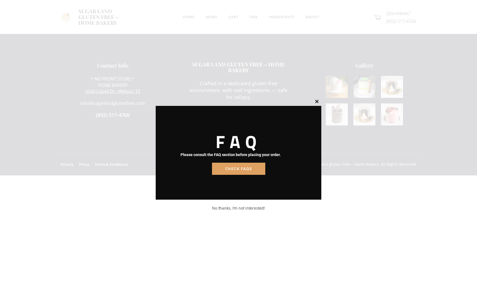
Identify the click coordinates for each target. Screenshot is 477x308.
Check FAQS (238, 169)
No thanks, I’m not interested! (238, 208)
